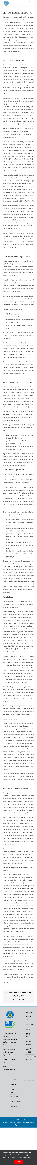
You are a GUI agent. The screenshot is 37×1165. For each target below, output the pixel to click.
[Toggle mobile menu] (33, 2)
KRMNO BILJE (28, 1035)
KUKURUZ (29, 1012)
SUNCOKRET (29, 1024)
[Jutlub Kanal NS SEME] (33, 1080)
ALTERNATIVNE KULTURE (29, 1058)
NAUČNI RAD (13, 1090)
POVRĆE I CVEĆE (29, 1050)
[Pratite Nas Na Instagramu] (27, 1080)
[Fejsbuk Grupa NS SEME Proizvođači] (30, 1080)
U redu (18, 1161)
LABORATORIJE (13, 1101)
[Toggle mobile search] (30, 2)
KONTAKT (13, 1106)
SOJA (28, 1029)
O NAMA (13, 1080)
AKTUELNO (13, 1097)
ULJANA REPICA (29, 1043)
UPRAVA (13, 1084)
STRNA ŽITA (28, 1018)
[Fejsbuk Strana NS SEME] (24, 1080)
